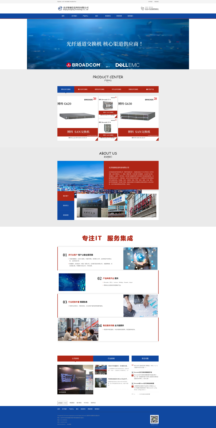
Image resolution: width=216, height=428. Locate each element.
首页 (58, 409)
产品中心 (71, 409)
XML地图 (69, 424)
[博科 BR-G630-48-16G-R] (138, 116)
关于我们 (150, 1)
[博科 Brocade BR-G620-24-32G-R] (77, 116)
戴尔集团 (79, 402)
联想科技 (93, 402)
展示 (77, 409)
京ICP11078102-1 (61, 424)
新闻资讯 (83, 409)
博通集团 (72, 402)
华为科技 (86, 402)
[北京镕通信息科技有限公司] (73, 8)
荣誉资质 (90, 409)
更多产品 (151, 89)
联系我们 (157, 1)
